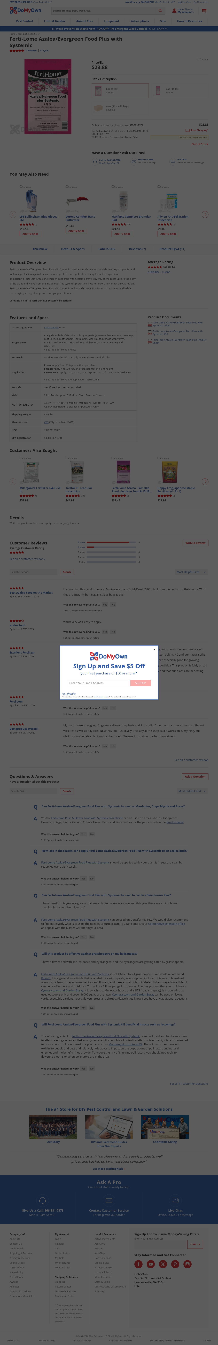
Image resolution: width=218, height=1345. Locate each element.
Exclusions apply (101, 697)
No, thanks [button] (68, 694)
